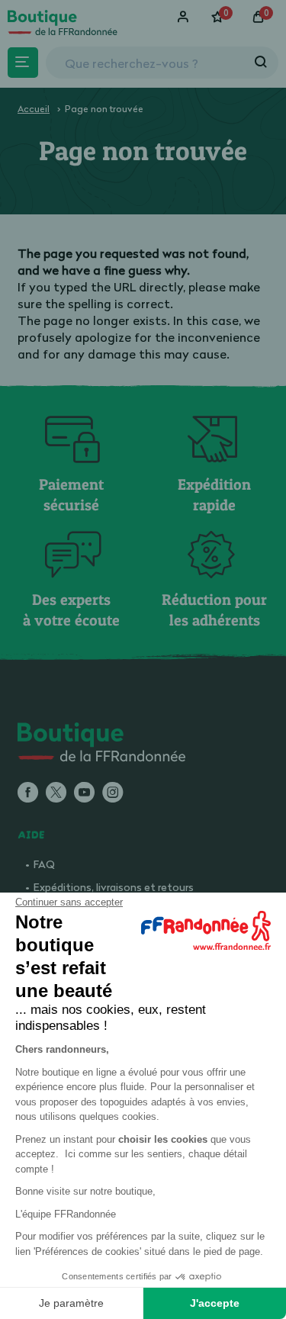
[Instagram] (112, 793)
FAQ (44, 864)
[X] (56, 793)
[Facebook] (28, 793)
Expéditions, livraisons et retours (114, 887)
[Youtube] (84, 793)
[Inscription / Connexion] (184, 17)
